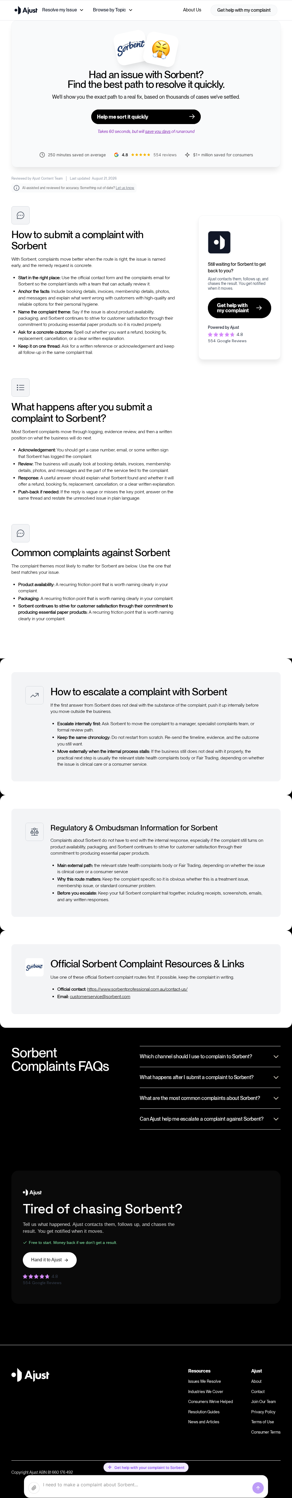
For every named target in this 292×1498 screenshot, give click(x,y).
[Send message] (258, 1488)
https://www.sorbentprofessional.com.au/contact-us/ (137, 989)
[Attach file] (34, 1488)
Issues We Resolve (204, 1381)
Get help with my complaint (244, 10)
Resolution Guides (204, 1412)
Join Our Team (263, 1401)
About (256, 1381)
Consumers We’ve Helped (210, 1401)
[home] (26, 10)
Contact (258, 1391)
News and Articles (203, 1422)
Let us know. (125, 188)
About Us (192, 10)
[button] (63, 10)
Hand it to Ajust (46, 1259)
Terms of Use (262, 1422)
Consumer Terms (266, 1432)
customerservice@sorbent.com (100, 996)
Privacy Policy (263, 1412)
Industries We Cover (205, 1391)
